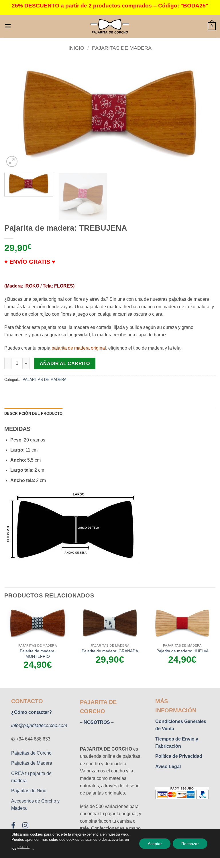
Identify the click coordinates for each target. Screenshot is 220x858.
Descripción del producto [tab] (33, 413)
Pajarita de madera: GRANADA (110, 651)
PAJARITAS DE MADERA (122, 48)
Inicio (76, 48)
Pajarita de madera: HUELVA (182, 651)
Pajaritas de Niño (28, 790)
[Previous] (16, 114)
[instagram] (25, 826)
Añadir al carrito (65, 363)
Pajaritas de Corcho (31, 753)
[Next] (204, 114)
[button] (7, 26)
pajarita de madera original (79, 348)
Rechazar (190, 843)
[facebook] (16, 826)
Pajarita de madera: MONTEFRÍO (38, 654)
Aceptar (155, 843)
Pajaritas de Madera (31, 763)
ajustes (23, 846)
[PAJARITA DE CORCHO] (110, 26)
